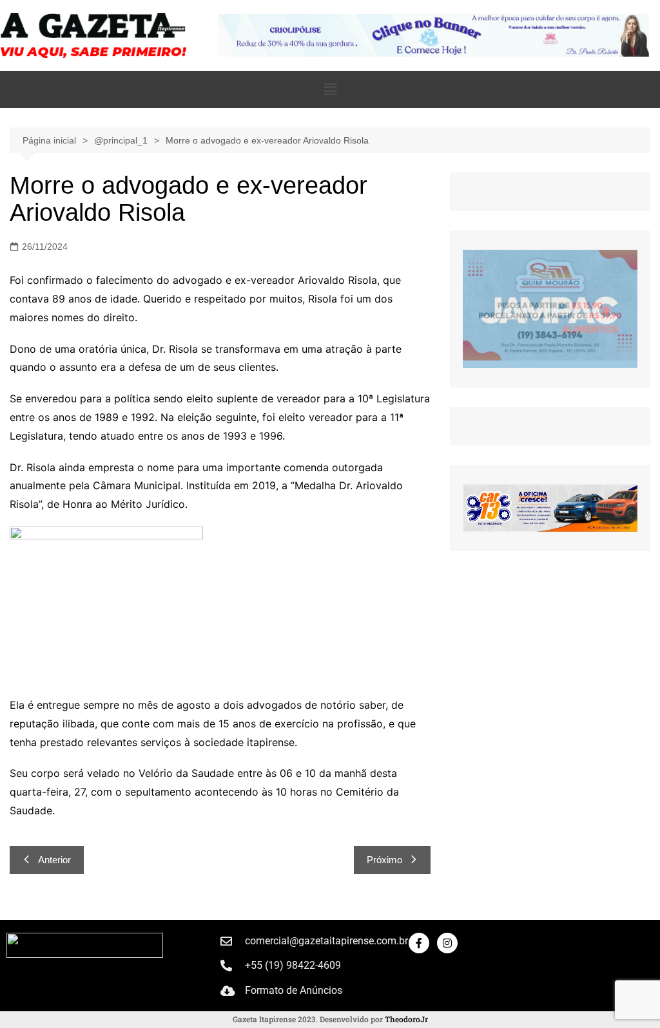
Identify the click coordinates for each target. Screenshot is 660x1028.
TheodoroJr (406, 1019)
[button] (330, 89)
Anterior (54, 859)
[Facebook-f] (419, 943)
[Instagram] (447, 943)
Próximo (384, 859)
